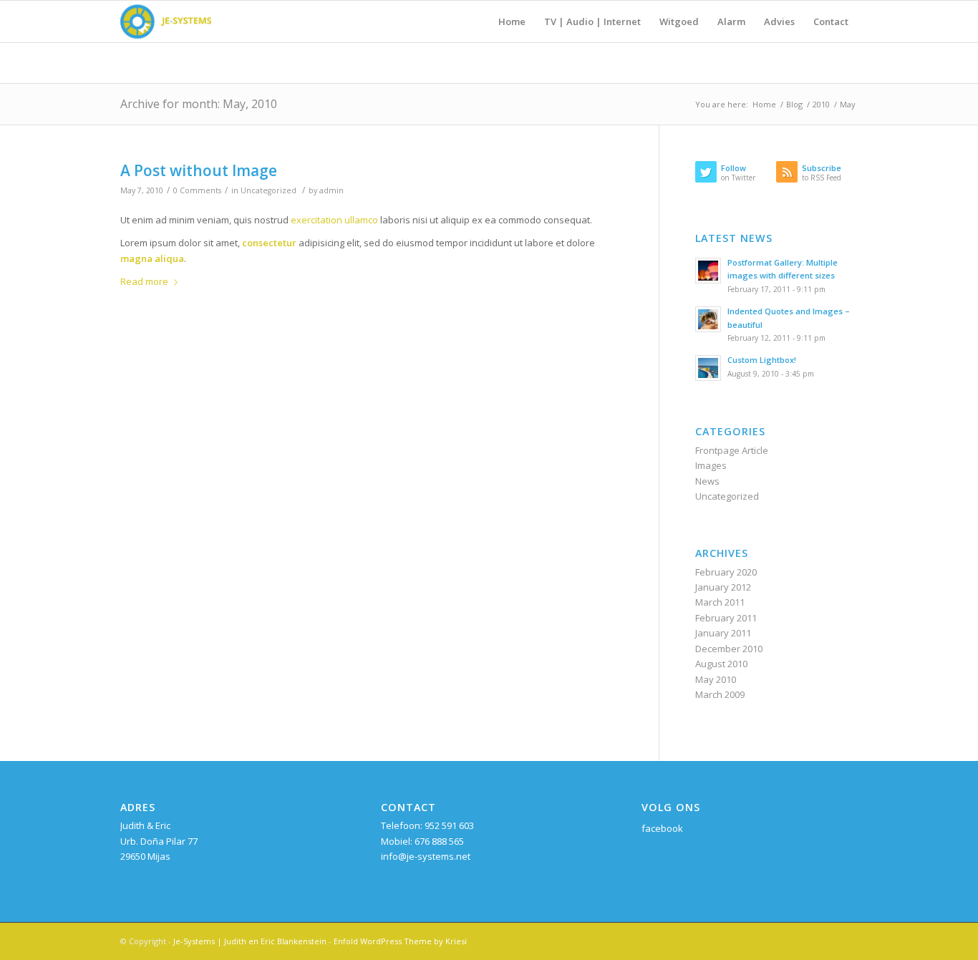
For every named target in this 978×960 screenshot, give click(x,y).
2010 (821, 104)
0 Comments (197, 190)
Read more (144, 281)
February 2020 (726, 572)
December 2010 (728, 648)
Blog (794, 104)
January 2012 (723, 587)
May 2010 (715, 679)
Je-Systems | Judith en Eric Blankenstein (249, 941)
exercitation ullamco (334, 219)
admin (331, 190)
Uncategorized (268, 190)
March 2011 (720, 602)
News (707, 481)
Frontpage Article (731, 450)
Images (711, 465)
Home (764, 104)
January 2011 (723, 632)
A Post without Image (198, 170)
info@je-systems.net (425, 856)
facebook (662, 828)
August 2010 (721, 663)
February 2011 (726, 617)
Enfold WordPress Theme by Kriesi (400, 941)
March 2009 (720, 694)
